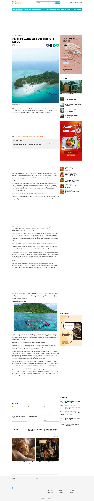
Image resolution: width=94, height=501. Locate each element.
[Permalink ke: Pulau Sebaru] (19, 424)
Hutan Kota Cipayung (70, 99)
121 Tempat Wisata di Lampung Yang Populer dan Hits (31, 193)
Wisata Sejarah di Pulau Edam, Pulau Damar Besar (35, 415)
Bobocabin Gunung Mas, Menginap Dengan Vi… (71, 94)
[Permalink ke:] (13, 45)
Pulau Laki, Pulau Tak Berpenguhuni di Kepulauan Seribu (19, 144)
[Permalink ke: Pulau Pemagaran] (51, 410)
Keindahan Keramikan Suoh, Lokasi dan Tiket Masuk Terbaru (51, 431)
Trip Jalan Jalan (17, 2)
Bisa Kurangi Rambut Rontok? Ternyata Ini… (72, 192)
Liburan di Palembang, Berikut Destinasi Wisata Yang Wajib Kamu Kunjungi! (36, 243)
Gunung (13, 478)
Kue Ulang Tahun (68, 400)
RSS (72, 492)
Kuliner (66, 173)
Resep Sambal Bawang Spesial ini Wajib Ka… (73, 169)
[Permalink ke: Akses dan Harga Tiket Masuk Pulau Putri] (35, 424)
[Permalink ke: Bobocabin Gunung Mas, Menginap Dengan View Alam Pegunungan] (71, 86)
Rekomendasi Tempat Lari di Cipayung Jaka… (72, 116)
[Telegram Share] (54, 45)
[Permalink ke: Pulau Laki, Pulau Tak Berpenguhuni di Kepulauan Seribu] (19, 410)
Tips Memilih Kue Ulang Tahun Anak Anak (72, 407)
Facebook (51, 490)
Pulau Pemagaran (48, 143)
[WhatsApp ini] (57, 45)
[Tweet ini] (50, 45)
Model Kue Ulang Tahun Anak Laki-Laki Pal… (72, 425)
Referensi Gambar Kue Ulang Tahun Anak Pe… (72, 402)
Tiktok (61, 492)
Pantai (13, 480)
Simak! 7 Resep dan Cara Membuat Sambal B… (71, 175)
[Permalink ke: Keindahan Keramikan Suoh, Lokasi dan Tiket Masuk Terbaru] (51, 424)
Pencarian (57, 2)
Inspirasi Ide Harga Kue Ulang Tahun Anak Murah (44, 9)
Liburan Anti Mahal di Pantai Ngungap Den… (72, 110)
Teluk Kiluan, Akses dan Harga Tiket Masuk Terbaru (30, 136)
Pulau (13, 482)
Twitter (61, 490)
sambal (66, 167)
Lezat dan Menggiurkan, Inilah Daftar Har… (72, 186)
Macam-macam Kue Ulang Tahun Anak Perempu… (73, 413)
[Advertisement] (47, 23)
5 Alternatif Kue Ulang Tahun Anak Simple (71, 9)
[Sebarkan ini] (47, 45)
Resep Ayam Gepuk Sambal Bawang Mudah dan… (72, 181)
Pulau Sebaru (15, 429)
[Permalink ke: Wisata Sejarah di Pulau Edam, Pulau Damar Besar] (35, 410)
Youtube (51, 492)
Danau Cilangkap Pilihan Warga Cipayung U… (73, 105)
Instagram (73, 490)
